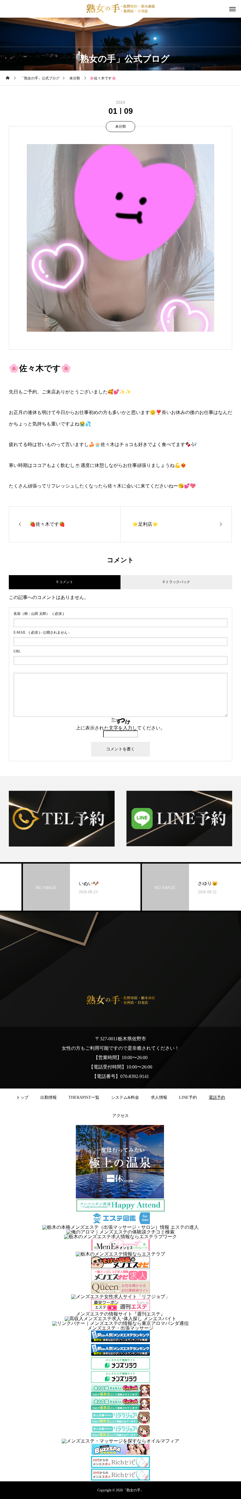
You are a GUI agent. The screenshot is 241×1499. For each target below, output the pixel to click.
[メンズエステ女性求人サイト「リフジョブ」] (120, 1296)
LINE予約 (188, 1097)
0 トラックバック (176, 582)
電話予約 (217, 1097)
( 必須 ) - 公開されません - (42, 632)
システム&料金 (125, 1097)
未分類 (120, 126)
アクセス (120, 1116)
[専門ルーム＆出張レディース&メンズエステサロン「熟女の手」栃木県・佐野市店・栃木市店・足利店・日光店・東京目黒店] (120, 9)
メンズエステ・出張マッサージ (120, 1328)
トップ (22, 1097)
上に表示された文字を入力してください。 (120, 727)
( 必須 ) (39, 613)
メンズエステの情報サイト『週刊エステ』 (120, 1313)
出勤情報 (48, 1097)
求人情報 (159, 1097)
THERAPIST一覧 (83, 1097)
